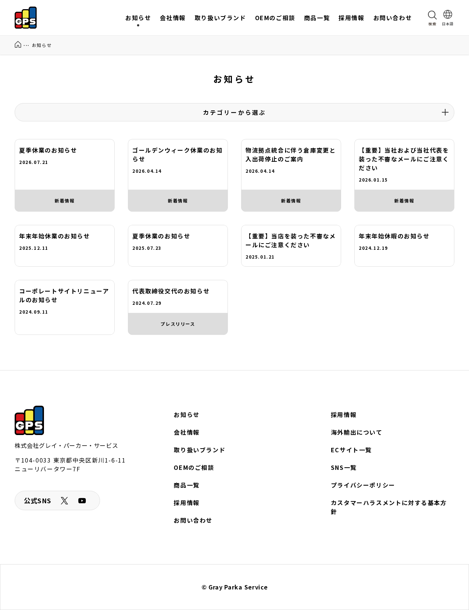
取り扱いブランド (199, 449)
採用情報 (186, 502)
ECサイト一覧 (351, 449)
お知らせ (186, 414)
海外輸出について (357, 432)
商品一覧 (186, 485)
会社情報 (186, 432)
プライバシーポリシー (363, 485)
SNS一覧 (344, 467)
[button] (432, 17)
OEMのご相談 (194, 467)
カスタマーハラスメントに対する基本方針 (389, 507)
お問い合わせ (193, 520)
